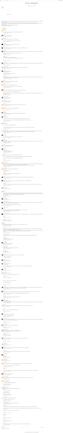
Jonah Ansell (4, 268)
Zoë (3, 299)
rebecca (4, 179)
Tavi (3, 34)
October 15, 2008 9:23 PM (7, 105)
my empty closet (5, 66)
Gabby (4, 262)
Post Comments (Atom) (7, 428)
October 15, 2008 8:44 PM (7, 68)
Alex (3, 190)
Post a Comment (3, 426)
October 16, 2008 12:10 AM (7, 174)
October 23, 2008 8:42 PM (7, 400)
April (3, 80)
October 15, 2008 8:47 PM (7, 74)
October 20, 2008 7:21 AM (7, 378)
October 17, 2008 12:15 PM (7, 327)
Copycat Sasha (4, 96)
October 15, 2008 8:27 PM (7, 36)
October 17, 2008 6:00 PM (7, 348)
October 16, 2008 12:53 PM (7, 252)
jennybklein (4, 362)
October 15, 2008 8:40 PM (7, 54)
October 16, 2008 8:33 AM (7, 217)
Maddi (4, 139)
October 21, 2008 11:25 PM (7, 395)
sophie (4, 111)
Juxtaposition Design (5, 201)
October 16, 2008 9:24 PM (7, 316)
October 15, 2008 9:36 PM (7, 128)
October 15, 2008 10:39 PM (7, 152)
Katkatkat (4, 50)
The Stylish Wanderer (5, 234)
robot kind (11, 366)
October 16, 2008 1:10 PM (7, 257)
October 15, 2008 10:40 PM (7, 160)
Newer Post (3, 427)
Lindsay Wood (4, 207)
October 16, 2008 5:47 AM (7, 199)
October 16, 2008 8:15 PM (7, 311)
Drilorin (4, 419)
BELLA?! (4, 346)
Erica (3, 386)
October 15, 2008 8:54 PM (7, 82)
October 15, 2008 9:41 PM (7, 132)
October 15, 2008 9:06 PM (7, 87)
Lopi (3, 227)
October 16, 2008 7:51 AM (7, 205)
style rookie (31, 3)
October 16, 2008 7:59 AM (7, 211)
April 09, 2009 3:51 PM (6, 421)
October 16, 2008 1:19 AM (7, 181)
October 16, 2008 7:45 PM (7, 306)
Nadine (4, 286)
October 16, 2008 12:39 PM (7, 248)
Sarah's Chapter (5, 329)
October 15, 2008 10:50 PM (7, 166)
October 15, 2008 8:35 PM (7, 45)
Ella (3, 222)
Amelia (4, 43)
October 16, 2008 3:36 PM (7, 270)
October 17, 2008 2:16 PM (7, 335)
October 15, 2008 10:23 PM (7, 146)
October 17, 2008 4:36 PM (7, 341)
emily (3, 107)
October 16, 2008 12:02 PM (7, 244)
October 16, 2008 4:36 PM (7, 297)
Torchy (4, 103)
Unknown (4, 29)
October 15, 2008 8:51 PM (7, 78)
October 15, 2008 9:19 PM (7, 98)
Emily (3, 122)
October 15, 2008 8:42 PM (7, 60)
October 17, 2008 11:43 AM (7, 322)
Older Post (42, 427)
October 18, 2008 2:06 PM (7, 357)
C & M (4, 241)
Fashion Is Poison (5, 376)
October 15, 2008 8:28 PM (7, 41)
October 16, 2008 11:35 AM (7, 232)
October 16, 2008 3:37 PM (7, 284)
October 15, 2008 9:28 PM (7, 114)
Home (22, 427)
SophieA (4, 250)
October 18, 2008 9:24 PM (7, 371)
